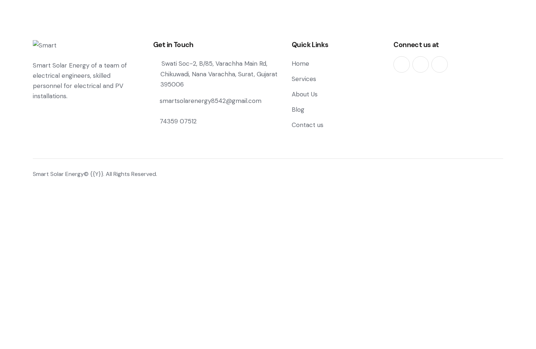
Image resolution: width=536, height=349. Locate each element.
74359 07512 (178, 121)
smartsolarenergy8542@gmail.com (210, 101)
